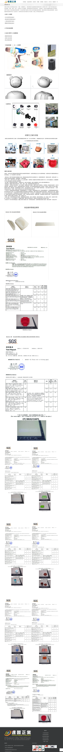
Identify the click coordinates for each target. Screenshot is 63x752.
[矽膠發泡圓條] (33, 749)
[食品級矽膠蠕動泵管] (55, 746)
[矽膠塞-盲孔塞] (43, 746)
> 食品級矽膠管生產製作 (45, 736)
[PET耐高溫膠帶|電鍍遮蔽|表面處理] (39, 746)
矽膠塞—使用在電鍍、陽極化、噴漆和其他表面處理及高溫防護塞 (14, 745)
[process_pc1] (31, 142)
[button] (57, 1)
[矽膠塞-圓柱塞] (33, 746)
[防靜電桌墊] (43, 749)
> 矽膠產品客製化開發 (45, 739)
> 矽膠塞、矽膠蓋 (45, 741)
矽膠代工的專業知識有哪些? (9, 747)
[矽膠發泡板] (39, 749)
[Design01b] (31, 73)
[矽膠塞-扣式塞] (49, 746)
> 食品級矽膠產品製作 (45, 734)
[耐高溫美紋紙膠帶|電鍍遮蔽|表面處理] (36, 746)
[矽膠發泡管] (46, 746)
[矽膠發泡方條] (36, 749)
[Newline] (5, 30)
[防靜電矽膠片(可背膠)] (52, 746)
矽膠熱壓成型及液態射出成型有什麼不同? (11, 749)
